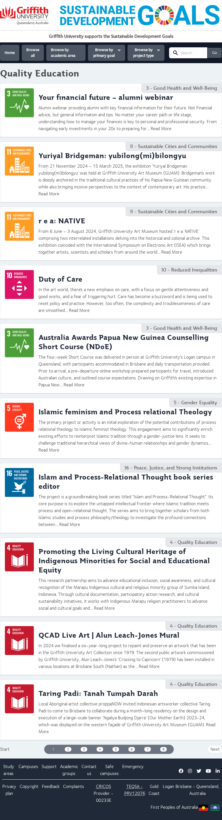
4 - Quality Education (193, 542)
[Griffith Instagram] (190, 771)
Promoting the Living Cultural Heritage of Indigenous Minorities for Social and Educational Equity (124, 561)
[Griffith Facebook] (181, 771)
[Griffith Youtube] (208, 771)
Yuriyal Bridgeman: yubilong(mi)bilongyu (112, 156)
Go (214, 52)
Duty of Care (60, 279)
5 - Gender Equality (195, 403)
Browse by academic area (63, 52)
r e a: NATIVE (61, 221)
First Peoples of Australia (174, 807)
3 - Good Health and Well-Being (181, 88)
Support (49, 766)
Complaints (73, 786)
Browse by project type (143, 52)
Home (10, 52)
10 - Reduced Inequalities (189, 270)
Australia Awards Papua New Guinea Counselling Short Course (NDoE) (123, 342)
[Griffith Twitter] (199, 771)
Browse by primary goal (104, 52)
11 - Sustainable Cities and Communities (173, 146)
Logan (168, 786)
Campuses (28, 766)
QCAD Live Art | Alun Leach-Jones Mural (109, 635)
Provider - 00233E (103, 793)
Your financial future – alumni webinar (105, 97)
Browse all (32, 52)
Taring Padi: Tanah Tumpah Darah (98, 694)
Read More (161, 128)
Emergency (133, 766)
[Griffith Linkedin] (218, 771)
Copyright (29, 786)
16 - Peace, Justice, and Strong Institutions (171, 468)
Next (215, 749)
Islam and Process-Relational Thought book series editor (125, 481)
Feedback (51, 786)
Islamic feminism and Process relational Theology (125, 412)
